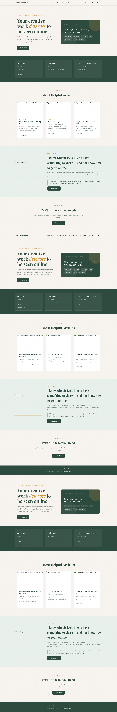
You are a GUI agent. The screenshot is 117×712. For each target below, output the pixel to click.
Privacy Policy (59, 469)
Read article (22, 135)
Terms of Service (68, 469)
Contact (99, 2)
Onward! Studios (67, 471)
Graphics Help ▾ (61, 2)
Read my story (54, 188)
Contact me (58, 223)
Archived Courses (85, 2)
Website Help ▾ (51, 2)
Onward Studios (21, 3)
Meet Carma (23, 47)
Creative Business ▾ (73, 2)
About (93, 2)
